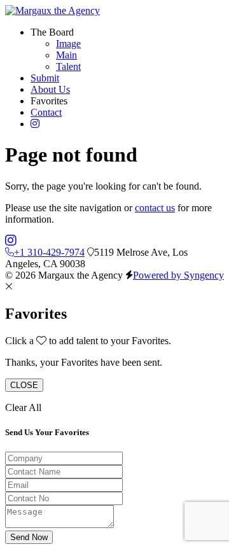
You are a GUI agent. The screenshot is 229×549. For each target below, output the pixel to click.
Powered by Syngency (178, 275)
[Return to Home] (52, 10)
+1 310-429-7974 (49, 252)
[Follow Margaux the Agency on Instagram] (11, 240)
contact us (155, 207)
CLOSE (24, 385)
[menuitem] (68, 43)
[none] (52, 32)
